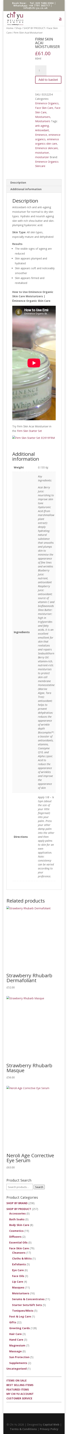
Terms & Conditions (23, 1429)
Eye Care (18, 1270)
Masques (18, 1287)
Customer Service (19, 1398)
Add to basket (48, 80)
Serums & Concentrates (28, 1299)
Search (39, 1187)
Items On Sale (16, 1380)
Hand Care (16, 1339)
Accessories (17, 1213)
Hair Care (15, 1334)
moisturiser (42, 152)
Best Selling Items (19, 1385)
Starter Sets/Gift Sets (27, 1305)
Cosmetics (16, 1231)
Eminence (41, 134)
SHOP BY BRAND (17, 1203)
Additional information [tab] (26, 189)
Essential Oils (18, 1242)
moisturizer (42, 157)
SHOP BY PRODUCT (34, 28)
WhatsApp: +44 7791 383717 (31, 5)
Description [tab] (18, 182)
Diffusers (15, 1236)
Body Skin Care (19, 1225)
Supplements (18, 1363)
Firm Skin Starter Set (29, 431)
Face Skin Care (44, 108)
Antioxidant (42, 130)
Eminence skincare (46, 148)
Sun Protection (19, 1357)
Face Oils (18, 1276)
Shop (18, 28)
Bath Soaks (17, 1219)
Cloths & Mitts (22, 1258)
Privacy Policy (49, 1429)
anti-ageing (42, 125)
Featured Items (17, 1389)
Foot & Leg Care (20, 1316)
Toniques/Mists (22, 1310)
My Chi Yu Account (20, 1394)
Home (9, 28)
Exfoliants (19, 1264)
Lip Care (17, 1281)
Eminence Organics (47, 103)
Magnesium (17, 1345)
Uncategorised (16, 1368)
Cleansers (19, 1252)
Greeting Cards (19, 1328)
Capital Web (51, 1424)
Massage (15, 1351)
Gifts (12, 1322)
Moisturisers (42, 117)
